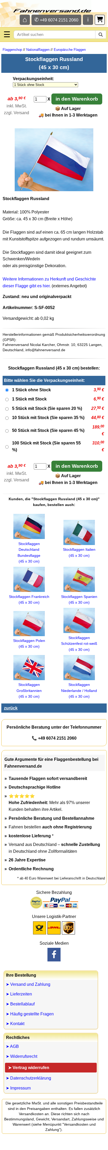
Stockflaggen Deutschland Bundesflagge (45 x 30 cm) (29, 552)
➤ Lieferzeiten (19, 994)
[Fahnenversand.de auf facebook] (54, 954)
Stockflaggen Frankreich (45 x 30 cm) (29, 599)
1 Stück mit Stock (29, 399)
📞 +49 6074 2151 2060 (54, 738)
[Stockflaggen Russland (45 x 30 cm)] (54, 190)
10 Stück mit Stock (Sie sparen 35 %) (48, 417)
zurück (11, 708)
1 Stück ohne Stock (31, 390)
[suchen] (100, 34)
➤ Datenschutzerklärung (28, 1078)
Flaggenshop (12, 50)
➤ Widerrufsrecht (21, 1056)
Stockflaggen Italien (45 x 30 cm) (79, 552)
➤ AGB (12, 1046)
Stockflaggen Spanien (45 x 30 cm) (79, 599)
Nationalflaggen (38, 50)
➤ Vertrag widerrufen (28, 1067)
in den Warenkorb (77, 99)
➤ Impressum (18, 1088)
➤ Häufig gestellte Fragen (30, 1014)
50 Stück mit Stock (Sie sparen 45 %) (48, 430)
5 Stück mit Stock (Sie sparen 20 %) (47, 408)
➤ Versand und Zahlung (28, 984)
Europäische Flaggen (70, 50)
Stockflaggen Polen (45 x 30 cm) (29, 643)
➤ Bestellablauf (20, 1004)
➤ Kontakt (15, 1023)
